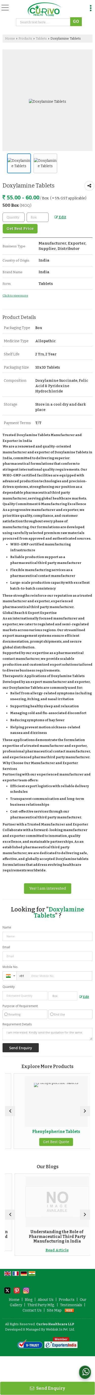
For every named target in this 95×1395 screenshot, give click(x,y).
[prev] (10, 1111)
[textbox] (38, 217)
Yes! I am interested (47, 888)
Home (10, 38)
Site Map (54, 1310)
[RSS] (69, 1310)
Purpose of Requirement (20, 1006)
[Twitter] (7, 1290)
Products (25, 38)
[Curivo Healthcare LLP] (44, 9)
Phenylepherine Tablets (48, 1131)
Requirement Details (17, 1024)
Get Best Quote (48, 1142)
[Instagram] (26, 1290)
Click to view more (15, 295)
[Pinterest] (17, 1290)
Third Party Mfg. (41, 1305)
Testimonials (71, 1305)
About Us (45, 1300)
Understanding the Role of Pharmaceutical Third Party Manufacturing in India (48, 1237)
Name (7, 927)
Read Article (48, 1250)
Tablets (41, 38)
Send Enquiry (50, 1388)
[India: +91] (10, 975)
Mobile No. (10, 967)
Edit (62, 217)
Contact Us (32, 1310)
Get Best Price (20, 228)
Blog (28, 1300)
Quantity (9, 987)
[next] (85, 1111)
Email (6, 947)
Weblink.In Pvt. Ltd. (60, 1329)
